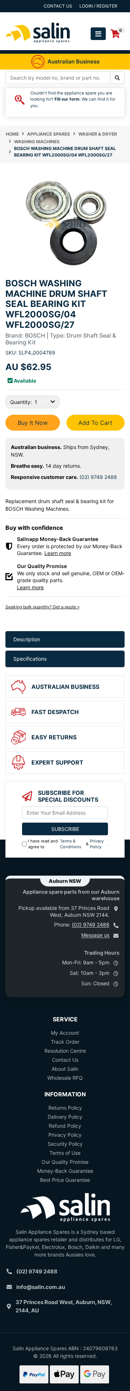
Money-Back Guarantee (65, 1171)
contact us (58, 6)
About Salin (65, 1069)
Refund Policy (65, 1126)
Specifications (30, 659)
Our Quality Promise (65, 1162)
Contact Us (65, 1060)
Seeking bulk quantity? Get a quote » (42, 606)
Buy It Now (33, 422)
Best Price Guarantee (65, 1180)
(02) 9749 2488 (98, 477)
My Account (65, 1033)
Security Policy (65, 1144)
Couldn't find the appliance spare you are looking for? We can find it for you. (72, 99)
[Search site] (117, 77)
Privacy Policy (97, 844)
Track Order (65, 1042)
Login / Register (98, 6)
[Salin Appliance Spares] (37, 46)
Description (26, 639)
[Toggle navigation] (98, 33)
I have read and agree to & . (68, 844)
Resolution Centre (65, 1051)
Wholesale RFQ (65, 1078)
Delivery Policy (65, 1117)
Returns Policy (65, 1108)
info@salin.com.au (40, 1287)
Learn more (57, 553)
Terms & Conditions (70, 844)
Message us (95, 935)
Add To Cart (95, 422)
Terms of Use (65, 1153)
